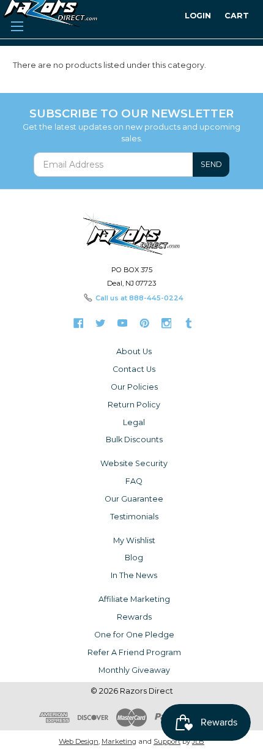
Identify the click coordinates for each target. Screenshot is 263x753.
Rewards (134, 616)
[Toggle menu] (17, 24)
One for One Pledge (134, 634)
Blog (134, 557)
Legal (134, 422)
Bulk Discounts (134, 439)
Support (167, 741)
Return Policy (134, 404)
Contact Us (134, 369)
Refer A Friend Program (134, 652)
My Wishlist (134, 540)
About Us (134, 351)
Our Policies (134, 386)
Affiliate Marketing (134, 599)
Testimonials (134, 516)
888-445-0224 (156, 298)
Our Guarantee (134, 498)
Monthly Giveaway (134, 670)
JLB (198, 741)
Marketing (119, 741)
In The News (134, 575)
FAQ (134, 481)
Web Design (78, 741)
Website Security (134, 463)
